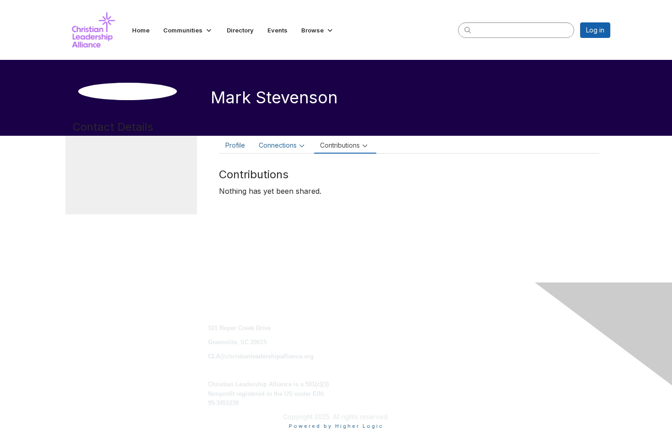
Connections (278, 145)
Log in (595, 30)
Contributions (340, 145)
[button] (188, 30)
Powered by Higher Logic (336, 426)
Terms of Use (490, 342)
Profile (235, 145)
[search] (467, 29)
